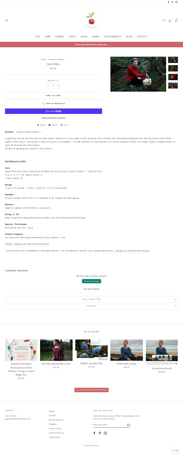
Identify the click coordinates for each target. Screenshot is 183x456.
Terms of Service (56, 433)
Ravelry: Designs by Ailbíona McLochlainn (27, 244)
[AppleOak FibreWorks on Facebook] (94, 432)
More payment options (53, 117)
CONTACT (142, 36)
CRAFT (72, 36)
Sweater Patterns (56, 59)
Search (52, 411)
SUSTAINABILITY (113, 36)
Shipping (53, 424)
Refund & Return (56, 420)
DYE (38, 36)
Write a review (91, 281)
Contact (52, 415)
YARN (47, 36)
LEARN (95, 36)
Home (43, 59)
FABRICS (59, 36)
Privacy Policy (55, 428)
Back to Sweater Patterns (93, 390)
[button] (164, 20)
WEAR (84, 36)
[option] (91, 44)
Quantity (53, 80)
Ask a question (91, 299)
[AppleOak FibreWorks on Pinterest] (99, 432)
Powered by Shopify (91, 445)
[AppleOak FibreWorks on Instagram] (105, 432)
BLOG (129, 36)
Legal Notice (54, 437)
